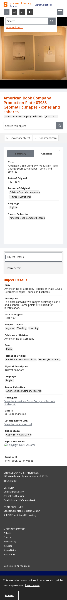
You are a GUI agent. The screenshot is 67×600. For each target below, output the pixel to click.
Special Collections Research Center (22, 510)
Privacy (7, 537)
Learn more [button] (32, 585)
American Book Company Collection (23, 116)
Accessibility (10, 541)
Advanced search (14, 27)
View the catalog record (18, 424)
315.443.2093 (10, 481)
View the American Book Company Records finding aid (29, 403)
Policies (7, 533)
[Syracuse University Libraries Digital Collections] (33, 4)
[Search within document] (59, 125)
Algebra (10, 328)
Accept (9, 595)
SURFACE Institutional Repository (20, 515)
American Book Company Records (27, 217)
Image (9, 349)
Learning (33, 328)
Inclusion (8, 545)
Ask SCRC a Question (14, 496)
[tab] (20, 153)
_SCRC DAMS (51, 116)
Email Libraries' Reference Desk (19, 500)
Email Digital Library (14, 491)
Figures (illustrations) (20, 196)
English (13, 207)
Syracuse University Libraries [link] (21, 472)
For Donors (9, 554)
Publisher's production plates (25, 192)
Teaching (21, 328)
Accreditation (10, 550)
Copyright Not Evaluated (18, 434)
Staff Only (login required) (16, 565)
